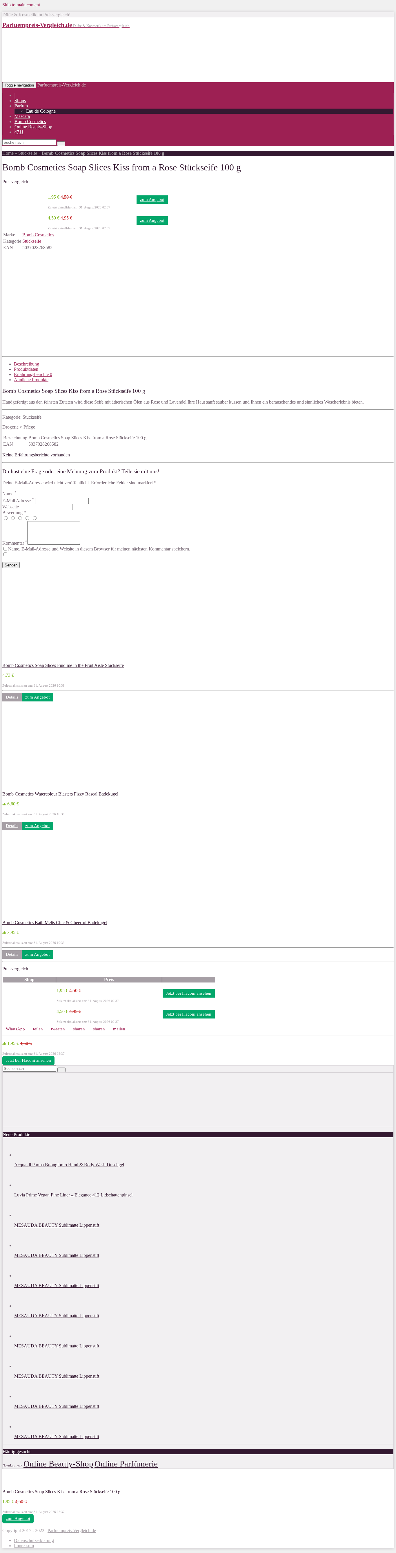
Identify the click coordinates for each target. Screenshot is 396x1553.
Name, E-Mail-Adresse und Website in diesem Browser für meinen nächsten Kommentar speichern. (99, 548)
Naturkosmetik (12, 1465)
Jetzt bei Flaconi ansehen (188, 993)
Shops (20, 100)
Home (8, 153)
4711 (18, 131)
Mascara (22, 116)
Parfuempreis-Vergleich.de (61, 84)
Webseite (10, 506)
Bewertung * (14, 512)
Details (12, 697)
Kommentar (14, 543)
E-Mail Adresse (18, 500)
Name (9, 493)
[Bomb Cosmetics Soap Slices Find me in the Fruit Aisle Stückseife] (40, 660)
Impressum (24, 1545)
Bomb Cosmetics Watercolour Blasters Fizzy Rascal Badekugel (60, 793)
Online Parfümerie (126, 1463)
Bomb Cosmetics (30, 121)
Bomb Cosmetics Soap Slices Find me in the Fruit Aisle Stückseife (63, 665)
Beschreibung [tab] (26, 363)
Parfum (21, 105)
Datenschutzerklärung (34, 1540)
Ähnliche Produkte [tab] (31, 379)
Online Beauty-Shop (33, 126)
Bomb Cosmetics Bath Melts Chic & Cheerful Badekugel (54, 922)
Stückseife (27, 153)
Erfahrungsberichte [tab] (33, 374)
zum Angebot (152, 199)
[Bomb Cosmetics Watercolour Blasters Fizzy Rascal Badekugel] (40, 788)
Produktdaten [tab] (26, 369)
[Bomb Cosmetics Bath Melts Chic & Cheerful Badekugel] (40, 917)
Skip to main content (21, 4)
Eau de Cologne (41, 111)
